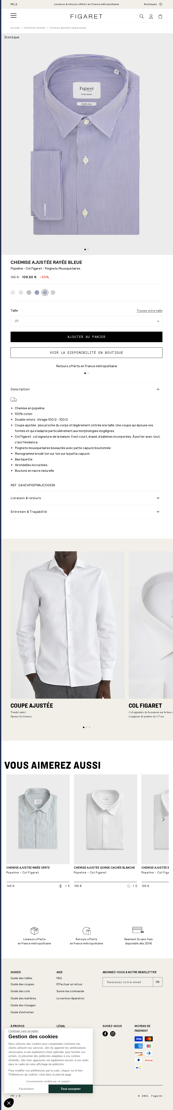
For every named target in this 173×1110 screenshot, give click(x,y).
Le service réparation (70, 998)
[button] (13, 15)
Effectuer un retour (69, 984)
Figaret (156, 1096)
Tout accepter (71, 1088)
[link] (86, 4)
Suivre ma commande (70, 991)
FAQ (59, 978)
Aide (60, 972)
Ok (158, 982)
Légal (61, 1026)
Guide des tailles (21, 978)
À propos (17, 1026)
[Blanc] (13, 292)
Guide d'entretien (22, 1012)
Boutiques (150, 4)
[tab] (85, 249)
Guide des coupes (22, 984)
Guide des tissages (23, 1005)
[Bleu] (37, 292)
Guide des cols (20, 991)
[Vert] (53, 292)
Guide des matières (23, 998)
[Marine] (29, 292)
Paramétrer (26, 1088)
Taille (14, 310)
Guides (16, 972)
